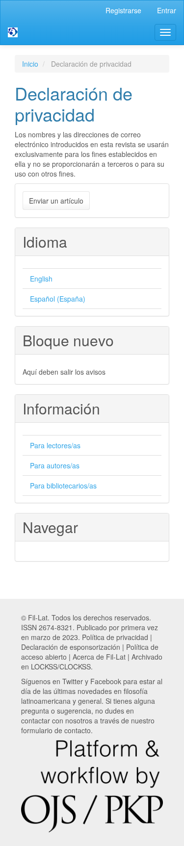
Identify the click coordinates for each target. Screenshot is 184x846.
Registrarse (123, 10)
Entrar (166, 10)
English (41, 278)
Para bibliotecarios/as (63, 485)
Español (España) (57, 299)
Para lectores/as (55, 445)
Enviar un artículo (56, 200)
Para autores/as (54, 465)
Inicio (30, 64)
